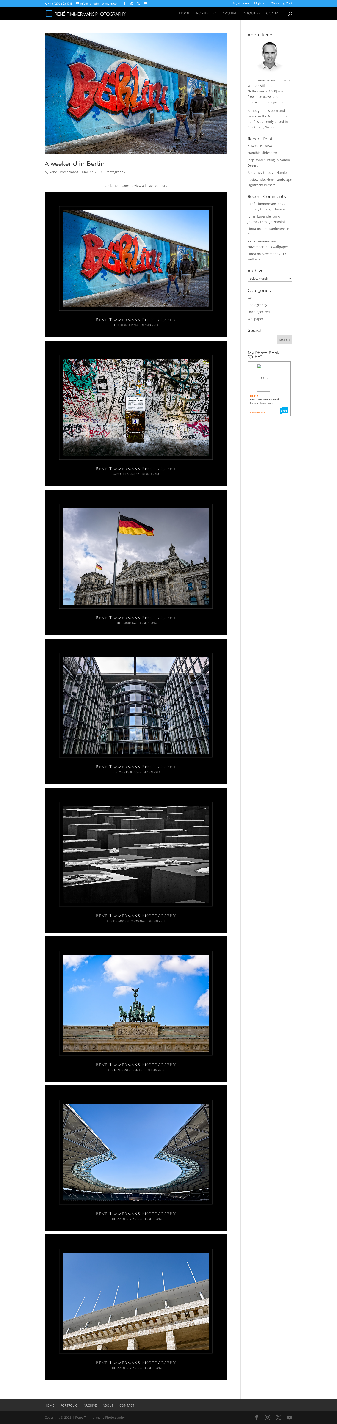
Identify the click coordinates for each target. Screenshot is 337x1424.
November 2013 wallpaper (268, 247)
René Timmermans (63, 172)
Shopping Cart (281, 3)
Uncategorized (259, 312)
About (249, 13)
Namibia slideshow (262, 153)
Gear (251, 297)
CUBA (254, 396)
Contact (274, 13)
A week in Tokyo (260, 146)
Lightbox (260, 3)
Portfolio (206, 13)
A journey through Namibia (269, 172)
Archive (230, 13)
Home (184, 13)
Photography (115, 172)
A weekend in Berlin (75, 164)
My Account (241, 3)
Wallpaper (255, 319)
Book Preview (257, 412)
